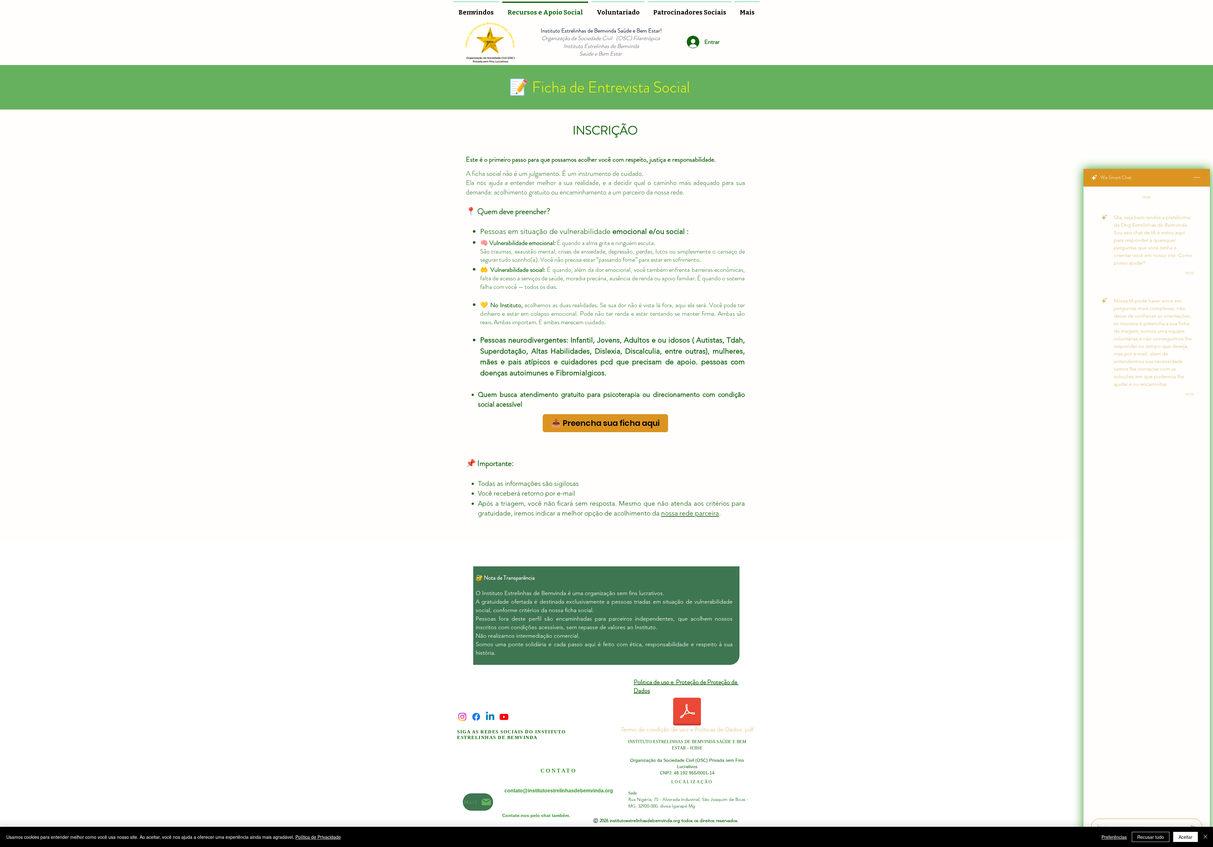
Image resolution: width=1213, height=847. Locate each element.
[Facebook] (476, 717)
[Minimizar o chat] (1197, 178)
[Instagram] (462, 717)
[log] (1146, 501)
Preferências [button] (1114, 837)
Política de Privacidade (318, 837)
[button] (618, 9)
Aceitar (1185, 837)
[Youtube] (504, 717)
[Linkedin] (490, 717)
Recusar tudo (1150, 837)
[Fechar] (1205, 837)
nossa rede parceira (690, 513)
